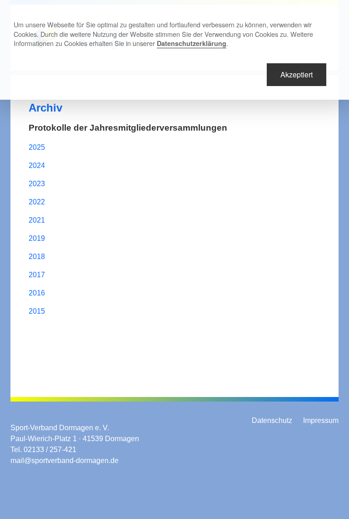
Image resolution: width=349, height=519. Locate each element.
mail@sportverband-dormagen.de (64, 460)
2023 (37, 184)
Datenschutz (272, 420)
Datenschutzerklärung (191, 43)
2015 (37, 311)
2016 (37, 293)
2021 (37, 220)
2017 (37, 275)
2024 (37, 165)
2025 (37, 147)
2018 (37, 256)
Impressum (321, 420)
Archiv (45, 108)
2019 (37, 238)
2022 (37, 202)
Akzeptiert (296, 74)
